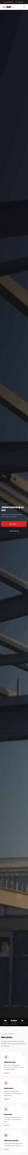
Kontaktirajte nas (14, 531)
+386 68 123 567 (9, 2)
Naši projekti (12, 524)
